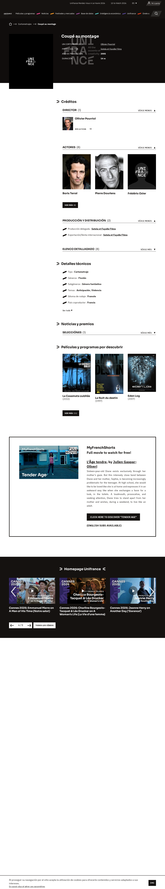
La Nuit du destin (106, 398)
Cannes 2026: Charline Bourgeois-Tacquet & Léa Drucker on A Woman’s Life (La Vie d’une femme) (32, 611)
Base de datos (87, 13)
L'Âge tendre (97, 462)
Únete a (146, 13)
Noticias (45, 13)
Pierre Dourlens (105, 193)
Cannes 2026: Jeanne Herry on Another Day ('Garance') (80, 609)
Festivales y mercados (64, 13)
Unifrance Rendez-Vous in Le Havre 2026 (87, 3)
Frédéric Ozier (137, 193)
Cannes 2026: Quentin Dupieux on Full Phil (132, 609)
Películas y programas (25, 13)
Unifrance (131, 13)
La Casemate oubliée (76, 396)
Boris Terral (70, 193)
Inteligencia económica (110, 13)
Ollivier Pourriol (108, 44)
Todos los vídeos (44, 625)
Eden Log (134, 396)
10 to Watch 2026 (118, 3)
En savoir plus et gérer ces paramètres (27, 886)
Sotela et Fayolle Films (111, 49)
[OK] (152, 883)
